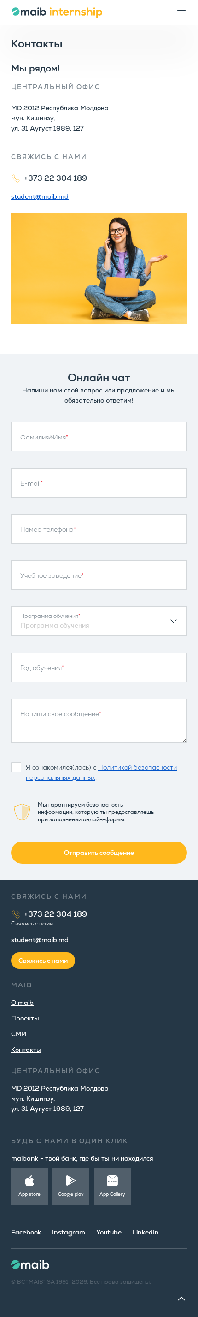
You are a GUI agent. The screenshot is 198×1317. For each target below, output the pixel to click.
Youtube (109, 1232)
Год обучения (42, 668)
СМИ (19, 1034)
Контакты (26, 1049)
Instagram (68, 1232)
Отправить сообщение (99, 852)
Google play (71, 1194)
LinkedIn (146, 1232)
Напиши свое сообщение (60, 714)
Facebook (26, 1232)
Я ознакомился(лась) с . (101, 772)
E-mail (31, 483)
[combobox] (99, 621)
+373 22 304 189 (55, 178)
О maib (22, 1002)
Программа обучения (50, 616)
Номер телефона (48, 529)
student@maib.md (40, 196)
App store (29, 1194)
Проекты (25, 1018)
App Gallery (112, 1194)
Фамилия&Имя (44, 437)
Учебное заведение (52, 575)
